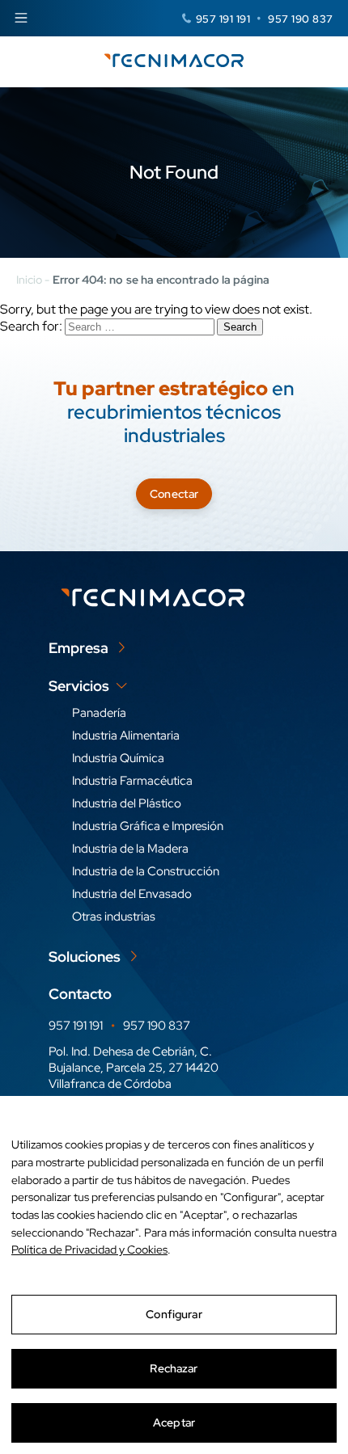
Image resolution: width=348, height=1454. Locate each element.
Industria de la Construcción (145, 871)
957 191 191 (223, 19)
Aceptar (174, 1422)
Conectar (174, 494)
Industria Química (118, 758)
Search (240, 327)
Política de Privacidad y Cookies (89, 1249)
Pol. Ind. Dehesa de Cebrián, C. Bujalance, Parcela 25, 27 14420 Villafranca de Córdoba (134, 1067)
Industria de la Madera (130, 849)
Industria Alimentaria (126, 735)
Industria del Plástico (126, 803)
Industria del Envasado (132, 894)
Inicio (29, 279)
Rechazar (173, 1368)
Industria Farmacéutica (132, 781)
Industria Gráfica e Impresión (147, 826)
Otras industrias (113, 916)
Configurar (174, 1314)
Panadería (99, 713)
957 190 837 (300, 19)
